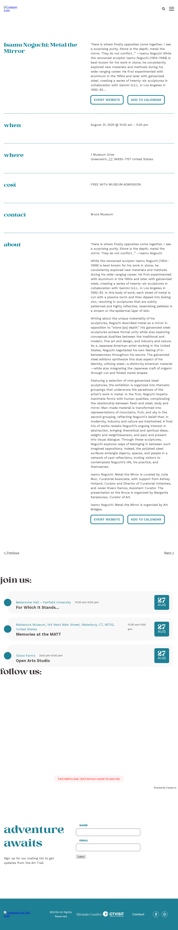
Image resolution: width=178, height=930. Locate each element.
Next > (169, 553)
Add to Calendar (146, 100)
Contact (138, 914)
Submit (80, 856)
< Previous (11, 553)
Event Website (107, 100)
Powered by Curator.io (165, 787)
